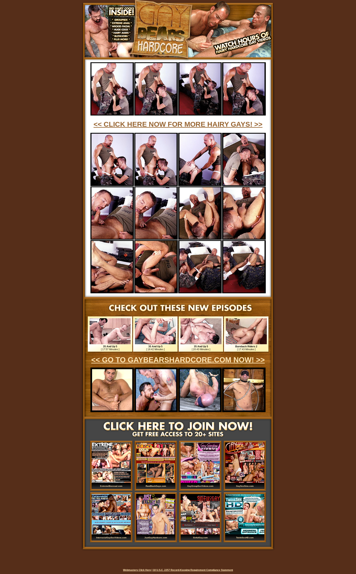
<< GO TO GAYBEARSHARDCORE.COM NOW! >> (178, 360)
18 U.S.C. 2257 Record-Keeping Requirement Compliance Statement (193, 570)
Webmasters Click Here (137, 570)
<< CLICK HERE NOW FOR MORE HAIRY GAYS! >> (178, 124)
